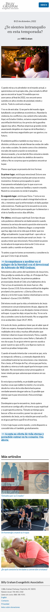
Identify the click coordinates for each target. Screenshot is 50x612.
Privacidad (5, 604)
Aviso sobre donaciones (10, 607)
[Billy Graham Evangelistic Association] (10, 5)
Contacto (5, 601)
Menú (43, 5)
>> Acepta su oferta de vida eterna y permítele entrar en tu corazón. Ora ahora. (22, 436)
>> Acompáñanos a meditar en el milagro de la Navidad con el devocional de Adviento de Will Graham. (25, 264)
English (4, 597)
